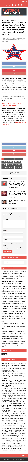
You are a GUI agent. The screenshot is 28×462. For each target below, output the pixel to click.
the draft (17, 161)
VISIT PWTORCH (7, 350)
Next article (14, 174)
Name (4, 230)
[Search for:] (14, 262)
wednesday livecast (8, 167)
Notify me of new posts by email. (13, 248)
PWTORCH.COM (13, 354)
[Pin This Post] (14, 70)
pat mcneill (19, 159)
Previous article (14, 172)
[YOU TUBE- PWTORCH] (15, 5)
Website (5, 239)
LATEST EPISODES (16, 38)
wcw (4, 164)
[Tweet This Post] (14, 67)
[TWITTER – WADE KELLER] (9, 5)
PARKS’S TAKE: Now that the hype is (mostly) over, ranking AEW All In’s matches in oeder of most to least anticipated (13, 408)
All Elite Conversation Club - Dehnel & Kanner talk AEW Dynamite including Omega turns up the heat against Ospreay (13, 298)
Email (4, 235)
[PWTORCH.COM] (4, 354)
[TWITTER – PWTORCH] (6, 5)
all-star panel (9, 159)
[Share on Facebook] (14, 63)
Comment (5, 219)
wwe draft (18, 167)
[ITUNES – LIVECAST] (18, 5)
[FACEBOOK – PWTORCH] (12, 5)
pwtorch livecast (7, 161)
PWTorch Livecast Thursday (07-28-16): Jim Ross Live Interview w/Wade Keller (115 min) (17, 202)
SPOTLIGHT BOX (12, 39)
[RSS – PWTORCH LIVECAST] (21, 5)
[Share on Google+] (14, 73)
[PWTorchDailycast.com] (14, 12)
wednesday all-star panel (14, 164)
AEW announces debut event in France (10, 443)
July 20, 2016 (6, 38)
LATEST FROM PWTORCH (10, 360)
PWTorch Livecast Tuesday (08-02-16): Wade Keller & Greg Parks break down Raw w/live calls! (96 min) (17, 194)
